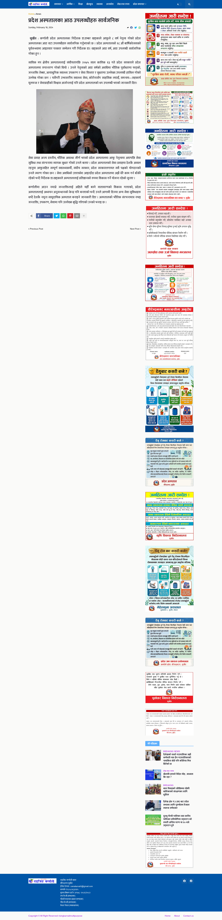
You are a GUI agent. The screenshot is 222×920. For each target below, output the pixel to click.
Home (31, 14)
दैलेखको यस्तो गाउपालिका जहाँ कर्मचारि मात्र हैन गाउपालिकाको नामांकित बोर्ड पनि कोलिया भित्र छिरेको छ (177, 759)
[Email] (77, 215)
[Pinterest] (70, 215)
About (177, 916)
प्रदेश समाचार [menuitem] (138, 4)
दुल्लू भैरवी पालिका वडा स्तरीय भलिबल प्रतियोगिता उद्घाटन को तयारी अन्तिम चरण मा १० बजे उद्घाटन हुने (177, 821)
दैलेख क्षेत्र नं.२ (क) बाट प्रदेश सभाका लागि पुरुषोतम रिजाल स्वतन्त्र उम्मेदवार (176, 805)
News (38, 14)
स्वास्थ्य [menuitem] (100, 4)
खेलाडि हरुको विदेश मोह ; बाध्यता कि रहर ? (178, 776)
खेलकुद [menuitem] (89, 4)
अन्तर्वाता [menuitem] (110, 4)
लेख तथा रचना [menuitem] (123, 4)
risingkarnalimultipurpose (70, 916)
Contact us (188, 916)
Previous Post (36, 229)
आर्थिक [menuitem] (70, 4)
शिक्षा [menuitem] (80, 4)
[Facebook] (131, 27)
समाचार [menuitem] (57, 4)
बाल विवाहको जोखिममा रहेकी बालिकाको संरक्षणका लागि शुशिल (176, 791)
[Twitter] (135, 27)
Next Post (134, 229)
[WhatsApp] (140, 27)
